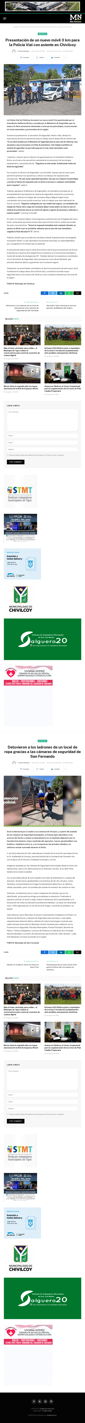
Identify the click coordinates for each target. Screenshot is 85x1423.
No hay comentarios (55, 51)
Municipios (42, 34)
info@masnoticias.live (47, 1409)
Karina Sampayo (24, 51)
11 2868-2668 (47, 1411)
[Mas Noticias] (76, 18)
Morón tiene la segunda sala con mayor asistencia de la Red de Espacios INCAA (21, 387)
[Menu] (4, 18)
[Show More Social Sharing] (66, 57)
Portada (15, 27)
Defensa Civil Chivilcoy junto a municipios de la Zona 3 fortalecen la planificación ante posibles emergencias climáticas (62, 350)
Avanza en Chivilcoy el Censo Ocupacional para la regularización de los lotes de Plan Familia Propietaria (62, 388)
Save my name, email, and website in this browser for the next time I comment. (36, 455)
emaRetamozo (52, 1415)
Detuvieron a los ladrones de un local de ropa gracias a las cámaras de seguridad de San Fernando (22, 308)
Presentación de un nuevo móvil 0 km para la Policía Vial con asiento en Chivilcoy (61, 967)
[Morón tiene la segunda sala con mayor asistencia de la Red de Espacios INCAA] (22, 373)
